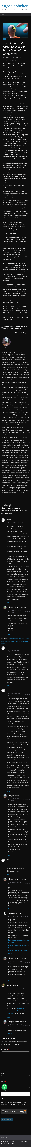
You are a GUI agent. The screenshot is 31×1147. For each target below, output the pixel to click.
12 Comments (7, 60)
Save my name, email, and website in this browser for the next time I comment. (14, 1103)
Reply (8, 603)
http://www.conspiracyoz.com (17, 950)
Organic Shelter (15, 5)
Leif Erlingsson (12, 985)
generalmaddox (14, 913)
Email (3, 1082)
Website (4, 1090)
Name (3, 1073)
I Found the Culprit (21, 333)
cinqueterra (13, 607)
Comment (5, 1049)
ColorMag (4, 1143)
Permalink (26, 523)
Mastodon (4, 1137)
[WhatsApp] (4, 1087)
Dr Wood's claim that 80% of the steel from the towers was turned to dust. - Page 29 (15, 641)
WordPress (13, 1143)
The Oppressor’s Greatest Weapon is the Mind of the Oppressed (15, 327)
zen (5, 39)
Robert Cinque (17, 57)
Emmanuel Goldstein (15, 648)
